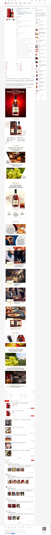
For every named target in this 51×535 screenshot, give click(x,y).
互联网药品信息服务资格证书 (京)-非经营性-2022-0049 (18, 530)
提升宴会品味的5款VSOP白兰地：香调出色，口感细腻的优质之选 (21, 450)
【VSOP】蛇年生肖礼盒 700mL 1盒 (20, 47)
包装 (21, 22)
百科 (14, 0)
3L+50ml (18, 25)
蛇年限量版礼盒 (18, 22)
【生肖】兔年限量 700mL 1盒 (25, 45)
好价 (8, 0)
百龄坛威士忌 (42, 95)
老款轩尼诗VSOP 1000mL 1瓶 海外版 (21, 52)
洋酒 (19, 35)
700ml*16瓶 (27, 50)
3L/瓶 (17, 59)
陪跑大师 (32, 448)
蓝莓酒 (36, 96)
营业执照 (25, 530)
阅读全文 (13, 413)
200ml (22, 25)
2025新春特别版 (30, 57)
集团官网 (32, 0)
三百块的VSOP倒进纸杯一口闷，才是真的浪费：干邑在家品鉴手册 (21, 419)
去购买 (32, 408)
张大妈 (33, 425)
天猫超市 (29, 408)
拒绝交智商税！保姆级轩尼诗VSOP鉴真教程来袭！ (19, 442)
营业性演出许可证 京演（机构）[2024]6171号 (9, 530)
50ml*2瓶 (22, 38)
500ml (30, 25)
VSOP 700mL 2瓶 (31, 47)
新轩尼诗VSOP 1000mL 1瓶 (29, 52)
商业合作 (36, 0)
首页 (5, 0)
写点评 (32, 460)
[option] (7, 19)
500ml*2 (28, 25)
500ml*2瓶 (28, 40)
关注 (33, 8)
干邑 (17, 35)
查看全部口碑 (19, 522)
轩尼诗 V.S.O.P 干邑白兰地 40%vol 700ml (18, 410)
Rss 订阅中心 (44, 533)
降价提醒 (20, 16)
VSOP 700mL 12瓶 (22, 50)
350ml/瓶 (18, 40)
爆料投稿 (40, 0)
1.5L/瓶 (26, 57)
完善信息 (33, 76)
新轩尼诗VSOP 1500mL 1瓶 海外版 (20, 57)
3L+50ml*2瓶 (18, 38)
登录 (43, 0)
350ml (25, 25)
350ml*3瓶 (31, 38)
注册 (45, 0)
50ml (20, 25)
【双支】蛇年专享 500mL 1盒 (23, 40)
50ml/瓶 (24, 38)
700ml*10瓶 (18, 50)
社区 (11, 0)
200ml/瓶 (28, 38)
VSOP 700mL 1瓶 (19, 45)
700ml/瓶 (30, 50)
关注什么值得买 (44, 532)
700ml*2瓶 (27, 47)
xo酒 (41, 96)
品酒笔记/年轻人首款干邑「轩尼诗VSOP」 (18, 427)
